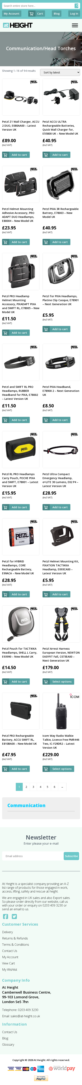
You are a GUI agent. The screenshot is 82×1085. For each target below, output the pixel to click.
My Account (10, 957)
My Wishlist (9, 969)
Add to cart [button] (19, 155)
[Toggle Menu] (75, 25)
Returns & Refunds (15, 938)
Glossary (8, 1044)
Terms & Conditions (15, 944)
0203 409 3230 (28, 1010)
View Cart (8, 963)
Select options (62, 681)
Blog (5, 1038)
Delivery (7, 932)
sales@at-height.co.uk (25, 1016)
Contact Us (9, 951)
